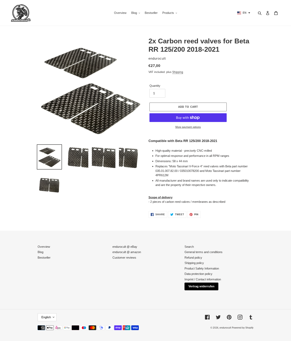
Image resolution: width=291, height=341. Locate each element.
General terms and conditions (203, 252)
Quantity (154, 85)
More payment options (188, 127)
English (46, 317)
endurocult (225, 327)
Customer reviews (124, 257)
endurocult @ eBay (124, 246)
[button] (244, 12)
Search (189, 246)
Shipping (177, 71)
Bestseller (44, 257)
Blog (40, 252)
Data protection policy (198, 273)
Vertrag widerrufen (201, 286)
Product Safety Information (201, 268)
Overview (44, 246)
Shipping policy (194, 263)
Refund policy (193, 257)
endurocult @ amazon (126, 252)
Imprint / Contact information (202, 279)
